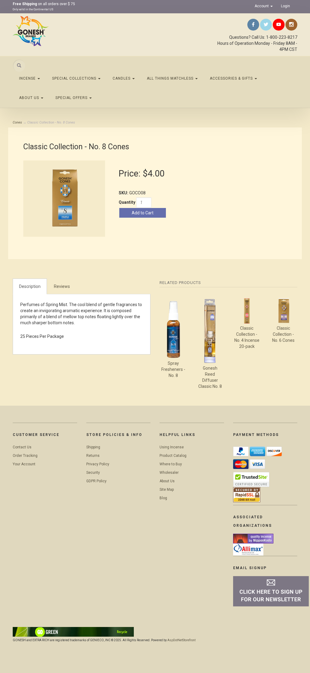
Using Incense (172, 447)
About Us (29, 98)
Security (93, 472)
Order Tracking (25, 456)
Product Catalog (173, 456)
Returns (93, 456)
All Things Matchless (171, 78)
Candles (122, 78)
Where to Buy (171, 464)
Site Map (167, 489)
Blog (163, 498)
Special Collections (74, 78)
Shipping (93, 447)
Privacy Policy (97, 464)
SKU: (124, 192)
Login (285, 6)
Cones (17, 122)
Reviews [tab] (62, 286)
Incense (28, 78)
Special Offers (72, 98)
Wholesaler (169, 472)
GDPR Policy (96, 481)
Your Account (24, 464)
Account (262, 6)
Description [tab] (30, 286)
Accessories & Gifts (232, 78)
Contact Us (22, 447)
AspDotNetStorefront (181, 640)
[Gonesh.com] (57, 30)
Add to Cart (142, 212)
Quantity (127, 202)
